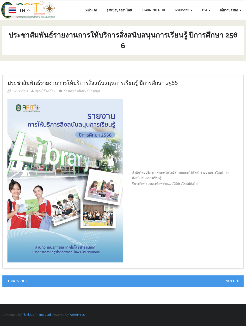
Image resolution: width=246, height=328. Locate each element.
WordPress (77, 315)
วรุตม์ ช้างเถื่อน (45, 91)
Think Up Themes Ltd (36, 315)
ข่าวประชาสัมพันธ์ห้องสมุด (81, 91)
